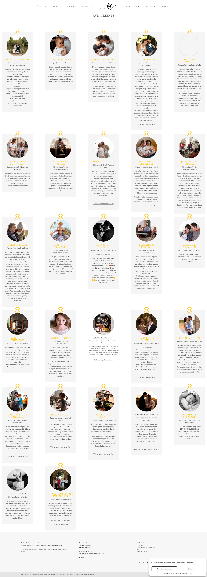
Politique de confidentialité (184, 573)
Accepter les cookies (164, 569)
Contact (165, 6)
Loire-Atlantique (55, 549)
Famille (56, 6)
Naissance (43, 545)
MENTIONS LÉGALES (89, 574)
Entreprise (87, 6)
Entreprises (58, 545)
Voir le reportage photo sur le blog (103, 360)
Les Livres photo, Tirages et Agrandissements (91, 553)
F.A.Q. (138, 549)
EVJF (53, 545)
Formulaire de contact (143, 551)
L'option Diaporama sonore (86, 551)
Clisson (40, 549)
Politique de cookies (169, 573)
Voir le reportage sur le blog (103, 204)
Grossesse (37, 545)
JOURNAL (149, 6)
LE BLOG (81, 557)
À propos (41, 6)
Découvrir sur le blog (60, 524)
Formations (131, 6)
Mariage (71, 6)
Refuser (191, 569)
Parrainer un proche (84, 547)
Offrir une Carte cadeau (85, 545)
